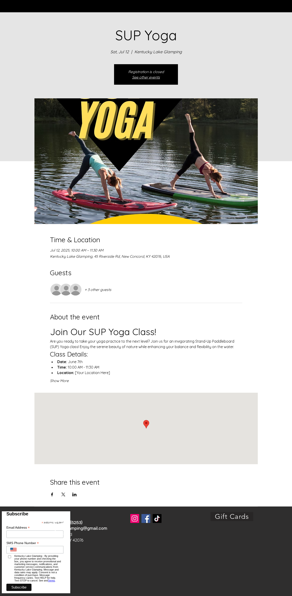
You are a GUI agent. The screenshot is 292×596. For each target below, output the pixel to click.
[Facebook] (145, 518)
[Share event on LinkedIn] (74, 494)
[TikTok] (157, 518)
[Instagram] (134, 518)
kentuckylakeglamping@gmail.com (73, 529)
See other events (146, 77)
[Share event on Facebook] (52, 494)
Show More (59, 380)
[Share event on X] (63, 494)
